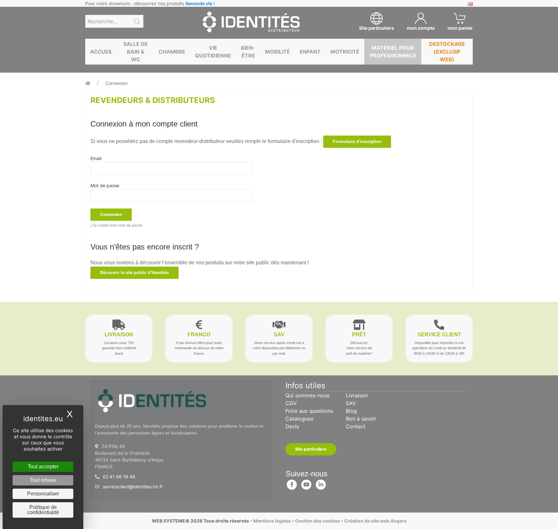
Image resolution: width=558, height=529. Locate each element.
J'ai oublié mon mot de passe (116, 225)
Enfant (310, 51)
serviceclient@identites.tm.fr (133, 486)
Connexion (116, 83)
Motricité (344, 51)
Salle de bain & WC (135, 52)
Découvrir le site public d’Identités (134, 272)
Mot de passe (104, 185)
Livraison (357, 395)
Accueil (101, 51)
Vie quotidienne (213, 52)
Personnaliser (43, 493)
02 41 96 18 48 (119, 476)
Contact (356, 426)
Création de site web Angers (375, 521)
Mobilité (277, 51)
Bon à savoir (361, 418)
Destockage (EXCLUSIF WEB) (447, 52)
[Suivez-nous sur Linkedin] (321, 483)
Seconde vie (198, 3)
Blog (351, 411)
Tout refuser (43, 480)
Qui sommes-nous (307, 395)
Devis (292, 426)
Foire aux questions (309, 411)
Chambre (172, 51)
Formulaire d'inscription (357, 141)
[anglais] (470, 3)
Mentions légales (272, 521)
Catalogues (299, 418)
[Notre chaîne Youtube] (306, 483)
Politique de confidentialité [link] (43, 509)
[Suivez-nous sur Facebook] (291, 483)
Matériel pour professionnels (393, 52)
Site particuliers (310, 449)
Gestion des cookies (317, 521)
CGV (291, 403)
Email (95, 158)
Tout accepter (43, 466)
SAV (351, 403)
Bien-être (248, 52)
